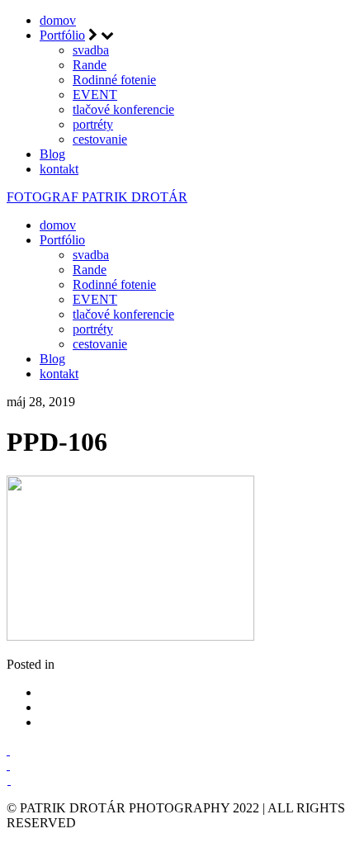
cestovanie (100, 139)
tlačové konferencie (123, 109)
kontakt (59, 169)
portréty (93, 124)
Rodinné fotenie (114, 80)
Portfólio (62, 35)
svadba (91, 50)
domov (58, 20)
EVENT (95, 95)
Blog (52, 154)
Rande (89, 65)
